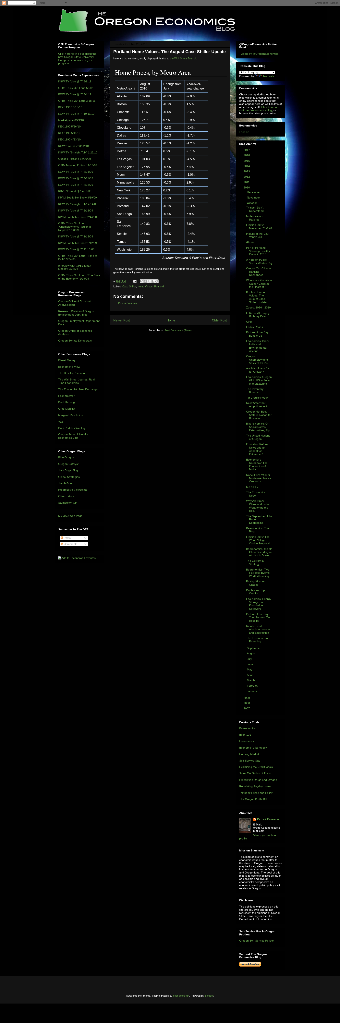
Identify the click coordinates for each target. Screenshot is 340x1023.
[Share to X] (149, 281)
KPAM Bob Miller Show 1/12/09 (77, 243)
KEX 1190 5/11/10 (69, 133)
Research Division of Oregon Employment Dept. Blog (76, 313)
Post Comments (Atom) (177, 330)
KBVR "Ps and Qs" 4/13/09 (74, 191)
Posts (67, 537)
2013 (247, 171)
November (254, 197)
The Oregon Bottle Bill (253, 799)
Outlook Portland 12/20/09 (74, 158)
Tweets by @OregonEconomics (258, 53)
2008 (247, 703)
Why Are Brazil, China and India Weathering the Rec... (257, 505)
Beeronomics (247, 728)
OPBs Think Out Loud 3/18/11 (76, 100)
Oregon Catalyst (68, 463)
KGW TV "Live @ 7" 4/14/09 (75, 184)
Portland (159, 286)
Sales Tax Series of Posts (255, 773)
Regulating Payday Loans (255, 786)
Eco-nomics (246, 741)
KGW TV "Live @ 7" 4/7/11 (74, 94)
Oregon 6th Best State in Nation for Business (259, 415)
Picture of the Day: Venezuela (257, 235)
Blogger (209, 995)
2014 (247, 166)
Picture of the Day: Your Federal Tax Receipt (258, 617)
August (251, 653)
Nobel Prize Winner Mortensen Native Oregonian (258, 478)
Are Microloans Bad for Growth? (258, 370)
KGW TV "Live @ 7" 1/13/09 (75, 236)
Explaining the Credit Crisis (256, 766)
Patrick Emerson (268, 819)
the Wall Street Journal (183, 58)
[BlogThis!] (145, 281)
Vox (60, 421)
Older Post (219, 320)
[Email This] (142, 281)
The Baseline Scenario (72, 373)
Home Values (145, 286)
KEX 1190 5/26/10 (69, 126)
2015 (247, 160)
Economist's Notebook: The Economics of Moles (257, 464)
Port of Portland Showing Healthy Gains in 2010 (258, 251)
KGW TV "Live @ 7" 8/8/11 (74, 81)
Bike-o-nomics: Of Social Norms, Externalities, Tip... (259, 427)
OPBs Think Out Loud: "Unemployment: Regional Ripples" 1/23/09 (74, 227)
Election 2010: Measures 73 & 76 (259, 226)
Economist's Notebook (253, 747)
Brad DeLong (66, 402)
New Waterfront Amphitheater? (256, 404)
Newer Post (121, 320)
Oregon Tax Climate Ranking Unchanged (258, 272)
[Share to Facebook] (153, 281)
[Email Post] (134, 281)
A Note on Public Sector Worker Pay (259, 261)
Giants (250, 242)
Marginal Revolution (70, 415)
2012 (247, 176)
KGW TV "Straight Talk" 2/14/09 (77, 204)
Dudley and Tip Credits (255, 592)
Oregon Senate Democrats (75, 340)
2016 (247, 155)
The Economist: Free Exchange (78, 389)
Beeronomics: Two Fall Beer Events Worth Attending (258, 573)
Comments (70, 544)
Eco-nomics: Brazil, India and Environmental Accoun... (258, 345)
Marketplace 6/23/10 (71, 120)
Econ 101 (245, 734)
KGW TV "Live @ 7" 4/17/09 (75, 178)
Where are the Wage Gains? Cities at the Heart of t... (259, 284)
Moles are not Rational (254, 218)
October (252, 202)
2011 (247, 182)
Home (171, 320)
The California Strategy (255, 562)
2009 (247, 697)
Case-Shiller (129, 286)
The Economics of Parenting (257, 639)
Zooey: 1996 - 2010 (258, 307)
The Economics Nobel (255, 494)
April (250, 675)
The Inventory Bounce (254, 390)
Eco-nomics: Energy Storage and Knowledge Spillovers (258, 603)
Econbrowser (66, 395)
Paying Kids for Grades (255, 583)
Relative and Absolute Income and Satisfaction (258, 629)
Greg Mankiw (66, 408)
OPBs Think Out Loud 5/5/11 (76, 88)
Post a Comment (128, 303)
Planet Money (66, 360)
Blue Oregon (66, 457)
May (250, 669)
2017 (247, 149)
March (251, 680)
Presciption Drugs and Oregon (258, 779)
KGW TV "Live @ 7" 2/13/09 (75, 210)
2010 (247, 187)
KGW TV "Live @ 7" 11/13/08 (76, 249)
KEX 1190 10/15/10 (70, 107)
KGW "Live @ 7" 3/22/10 (73, 146)
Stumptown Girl (67, 502)
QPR (249, 321)
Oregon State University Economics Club (73, 436)
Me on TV (252, 486)
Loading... (245, 131)
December (254, 192)
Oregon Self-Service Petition (256, 940)
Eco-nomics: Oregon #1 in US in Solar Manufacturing (259, 380)
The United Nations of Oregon (258, 437)
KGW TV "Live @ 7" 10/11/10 (76, 113)
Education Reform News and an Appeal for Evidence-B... (257, 449)
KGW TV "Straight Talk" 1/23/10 (77, 152)
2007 (247, 708)
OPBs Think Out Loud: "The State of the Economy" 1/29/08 (79, 277)
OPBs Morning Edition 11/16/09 (77, 165)
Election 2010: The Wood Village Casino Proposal (258, 540)
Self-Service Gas (249, 760)
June (250, 664)
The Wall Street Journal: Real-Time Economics (77, 381)
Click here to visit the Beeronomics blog (258, 108)
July (250, 658)
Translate (268, 76)
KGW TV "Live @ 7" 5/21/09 (75, 171)
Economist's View (69, 366)
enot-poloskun (181, 995)
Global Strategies (69, 476)
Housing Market (249, 754)
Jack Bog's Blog (68, 470)
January (252, 691)
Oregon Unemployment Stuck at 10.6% (257, 360)
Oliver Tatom (66, 496)
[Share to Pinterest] (157, 281)
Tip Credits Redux (257, 397)
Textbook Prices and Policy (256, 792)
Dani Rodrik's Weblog (71, 428)
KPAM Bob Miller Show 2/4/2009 (78, 217)
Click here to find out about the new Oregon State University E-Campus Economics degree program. (77, 58)
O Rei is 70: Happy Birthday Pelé (258, 314)
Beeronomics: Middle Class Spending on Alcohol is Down (259, 552)
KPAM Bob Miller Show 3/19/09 (77, 197)
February (253, 685)
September (254, 648)
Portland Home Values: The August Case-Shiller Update (256, 297)
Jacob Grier (65, 483)
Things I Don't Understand (255, 209)
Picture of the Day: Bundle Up (257, 334)
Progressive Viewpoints (72, 489)
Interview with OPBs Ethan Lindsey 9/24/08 (74, 267)
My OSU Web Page (70, 515)
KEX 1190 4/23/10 (69, 139)
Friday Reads (254, 327)
